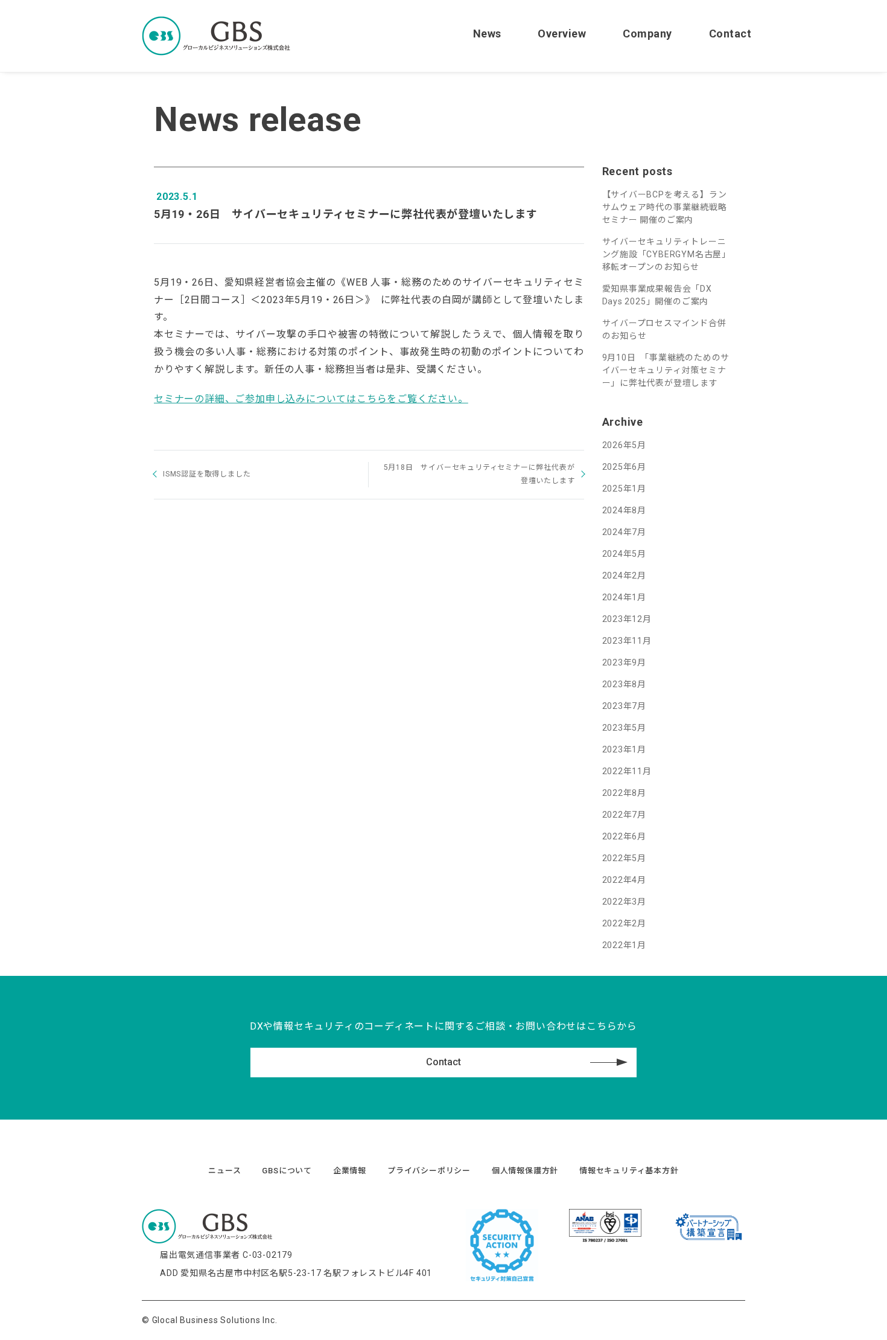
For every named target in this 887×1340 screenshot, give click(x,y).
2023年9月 (624, 662)
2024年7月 (624, 532)
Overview (562, 33)
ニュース (224, 1170)
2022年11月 (627, 771)
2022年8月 (624, 793)
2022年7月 (624, 814)
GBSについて (287, 1170)
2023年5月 (624, 728)
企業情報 (349, 1170)
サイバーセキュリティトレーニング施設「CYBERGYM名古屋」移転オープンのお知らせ (666, 254)
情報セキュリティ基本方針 (629, 1170)
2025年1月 (624, 488)
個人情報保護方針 (525, 1170)
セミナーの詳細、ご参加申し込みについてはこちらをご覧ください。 (311, 399)
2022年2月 (624, 923)
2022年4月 (624, 880)
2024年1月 (624, 597)
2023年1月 (624, 749)
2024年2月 (624, 575)
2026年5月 (624, 445)
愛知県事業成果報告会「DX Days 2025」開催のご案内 (657, 295)
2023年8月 (624, 684)
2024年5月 (624, 554)
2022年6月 (624, 836)
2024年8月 (624, 510)
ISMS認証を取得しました (206, 474)
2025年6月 (624, 467)
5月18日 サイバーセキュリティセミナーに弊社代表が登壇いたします (479, 474)
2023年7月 (624, 706)
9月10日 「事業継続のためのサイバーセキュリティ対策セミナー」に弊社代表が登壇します (666, 370)
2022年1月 (624, 945)
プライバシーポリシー (429, 1170)
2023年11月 (627, 641)
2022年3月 (624, 901)
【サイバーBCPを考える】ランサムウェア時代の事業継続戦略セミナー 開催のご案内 (664, 207)
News (487, 33)
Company (647, 33)
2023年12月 (627, 619)
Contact (730, 33)
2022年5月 (624, 858)
